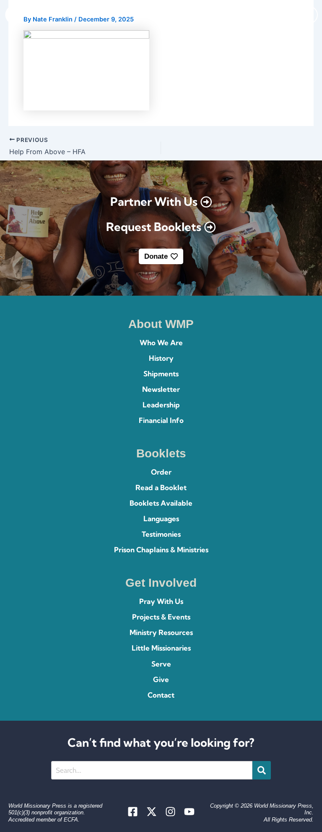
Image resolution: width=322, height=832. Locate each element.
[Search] (261, 770)
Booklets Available (161, 503)
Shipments (161, 373)
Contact (161, 694)
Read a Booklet (161, 487)
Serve (161, 663)
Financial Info (161, 420)
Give (161, 679)
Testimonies (161, 534)
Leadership (161, 404)
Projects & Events (161, 616)
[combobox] (151, 770)
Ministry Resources (161, 632)
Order (161, 471)
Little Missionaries (161, 647)
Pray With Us (161, 601)
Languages (161, 518)
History (161, 358)
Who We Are (161, 342)
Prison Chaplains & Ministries (161, 549)
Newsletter (161, 389)
